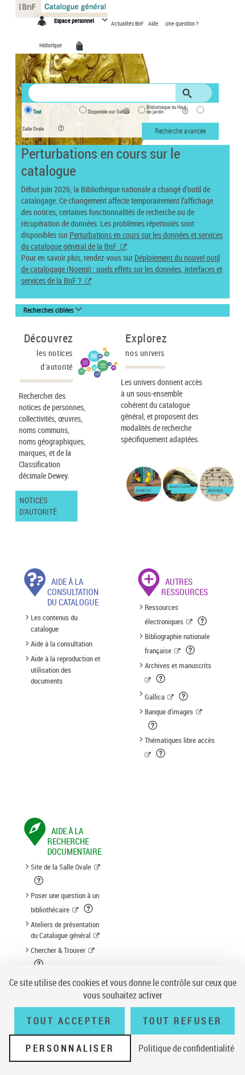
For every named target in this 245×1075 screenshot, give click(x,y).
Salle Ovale (33, 129)
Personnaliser (70, 1048)
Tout (37, 112)
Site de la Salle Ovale (61, 867)
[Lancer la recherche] (189, 93)
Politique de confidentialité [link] (186, 1048)
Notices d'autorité (38, 506)
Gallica (155, 697)
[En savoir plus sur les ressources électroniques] (203, 621)
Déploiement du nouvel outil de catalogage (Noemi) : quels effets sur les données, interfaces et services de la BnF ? (121, 269)
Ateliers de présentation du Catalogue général (65, 930)
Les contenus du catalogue (54, 623)
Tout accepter (69, 1021)
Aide (154, 23)
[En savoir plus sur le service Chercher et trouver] (39, 963)
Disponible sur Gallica (108, 112)
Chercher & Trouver (58, 950)
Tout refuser (182, 1021)
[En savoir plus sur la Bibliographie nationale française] (191, 650)
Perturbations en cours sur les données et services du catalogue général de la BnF (122, 240)
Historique (51, 45)
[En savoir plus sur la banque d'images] (153, 725)
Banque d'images (169, 711)
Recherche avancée (180, 130)
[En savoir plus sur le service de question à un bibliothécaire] (89, 908)
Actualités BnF (128, 23)
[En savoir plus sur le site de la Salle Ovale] (39, 880)
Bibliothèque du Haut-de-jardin (167, 109)
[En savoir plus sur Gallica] (184, 696)
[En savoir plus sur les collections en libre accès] (161, 753)
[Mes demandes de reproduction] (81, 46)
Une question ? (181, 23)
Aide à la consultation (61, 643)
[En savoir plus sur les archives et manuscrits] (161, 678)
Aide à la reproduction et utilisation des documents (65, 669)
